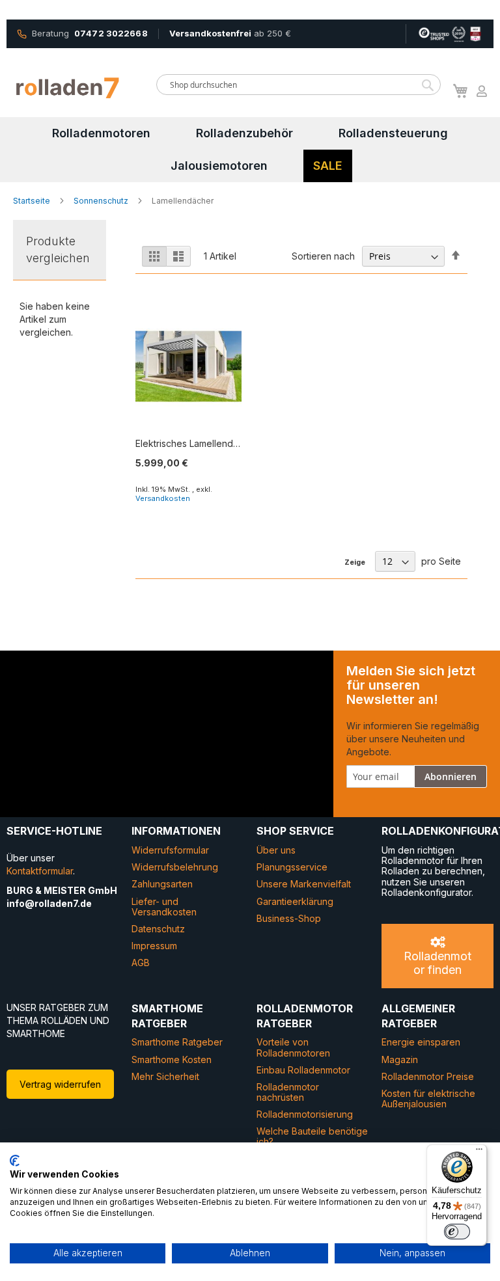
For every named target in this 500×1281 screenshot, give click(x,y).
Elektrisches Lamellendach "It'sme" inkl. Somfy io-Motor (188, 443)
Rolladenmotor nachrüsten (288, 1092)
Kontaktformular (40, 870)
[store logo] (68, 88)
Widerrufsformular (170, 850)
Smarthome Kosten (172, 1059)
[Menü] (479, 1152)
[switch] (457, 1231)
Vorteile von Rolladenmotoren (293, 1047)
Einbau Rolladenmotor (303, 1069)
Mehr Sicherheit (165, 1076)
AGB (141, 962)
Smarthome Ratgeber (177, 1041)
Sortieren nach (323, 256)
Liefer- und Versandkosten (164, 906)
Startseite (32, 201)
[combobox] (298, 84)
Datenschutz (158, 928)
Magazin (400, 1059)
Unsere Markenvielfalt (304, 883)
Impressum (154, 945)
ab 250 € (230, 33)
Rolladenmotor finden (437, 963)
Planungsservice (292, 866)
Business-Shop (289, 918)
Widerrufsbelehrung (175, 866)
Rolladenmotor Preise (428, 1076)
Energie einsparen (421, 1041)
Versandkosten (162, 498)
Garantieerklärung (295, 901)
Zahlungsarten (162, 883)
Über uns (276, 850)
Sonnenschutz (102, 201)
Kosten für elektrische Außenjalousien (428, 1098)
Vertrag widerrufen (60, 1084)
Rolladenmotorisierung (305, 1114)
